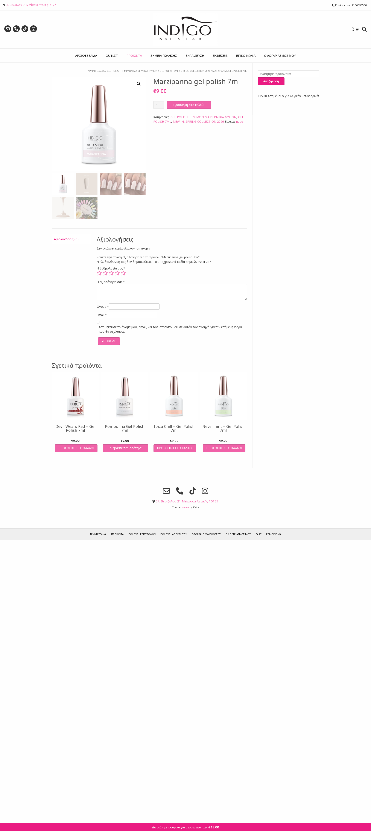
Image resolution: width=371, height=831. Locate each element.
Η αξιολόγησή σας (111, 282)
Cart (258, 534)
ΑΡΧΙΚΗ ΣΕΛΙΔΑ (86, 55)
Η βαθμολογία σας (111, 268)
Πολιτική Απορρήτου (173, 534)
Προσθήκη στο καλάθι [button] (76, 448)
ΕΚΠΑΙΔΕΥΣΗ (195, 55)
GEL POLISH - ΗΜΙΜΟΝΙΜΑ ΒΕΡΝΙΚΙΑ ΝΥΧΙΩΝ (132, 70)
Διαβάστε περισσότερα (125, 448)
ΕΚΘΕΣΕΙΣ (220, 55)
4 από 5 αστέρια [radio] (117, 273)
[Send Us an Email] (7, 28)
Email (102, 315)
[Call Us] (16, 28)
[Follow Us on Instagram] (33, 28)
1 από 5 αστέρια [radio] (99, 273)
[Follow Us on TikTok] (24, 28)
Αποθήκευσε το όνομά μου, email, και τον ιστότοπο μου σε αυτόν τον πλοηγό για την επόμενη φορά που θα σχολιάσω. (170, 329)
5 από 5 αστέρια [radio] (123, 273)
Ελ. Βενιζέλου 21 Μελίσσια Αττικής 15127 (31, 5)
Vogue (185, 507)
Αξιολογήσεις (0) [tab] (66, 239)
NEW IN (178, 121)
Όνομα (103, 307)
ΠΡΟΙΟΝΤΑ (134, 55)
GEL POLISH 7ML (169, 70)
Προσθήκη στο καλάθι (188, 105)
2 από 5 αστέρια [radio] (105, 273)
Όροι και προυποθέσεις (206, 534)
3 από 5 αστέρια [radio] (111, 273)
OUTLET (112, 55)
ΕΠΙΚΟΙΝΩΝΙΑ (245, 55)
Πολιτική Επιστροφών (142, 534)
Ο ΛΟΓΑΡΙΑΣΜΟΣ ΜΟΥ (280, 55)
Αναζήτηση (271, 81)
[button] (139, 84)
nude (239, 121)
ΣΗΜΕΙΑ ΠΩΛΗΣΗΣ (164, 55)
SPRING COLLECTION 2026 (195, 70)
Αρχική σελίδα (96, 70)
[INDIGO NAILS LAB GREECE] (185, 29)
